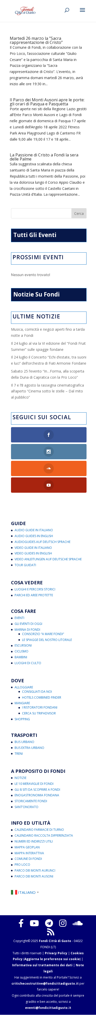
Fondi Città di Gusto (55, 941)
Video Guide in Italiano (33, 548)
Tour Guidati (25, 565)
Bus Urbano (24, 742)
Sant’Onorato (26, 807)
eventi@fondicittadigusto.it (48, 1008)
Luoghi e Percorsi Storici (35, 589)
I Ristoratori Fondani (39, 707)
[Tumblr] (49, 923)
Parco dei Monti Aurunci (35, 870)
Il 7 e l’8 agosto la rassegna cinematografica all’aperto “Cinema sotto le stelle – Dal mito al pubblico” (47, 391)
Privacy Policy (56, 953)
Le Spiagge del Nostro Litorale (47, 640)
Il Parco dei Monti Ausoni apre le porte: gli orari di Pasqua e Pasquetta (47, 102)
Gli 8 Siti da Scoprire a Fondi (37, 789)
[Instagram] (62, 923)
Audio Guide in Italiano (34, 530)
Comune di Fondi (28, 859)
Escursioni (23, 645)
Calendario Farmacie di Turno (39, 829)
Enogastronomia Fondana (37, 795)
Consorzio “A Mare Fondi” (43, 634)
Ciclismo (21, 651)
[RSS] (50, 932)
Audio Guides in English (34, 536)
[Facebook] (21, 923)
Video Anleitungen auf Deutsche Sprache (48, 559)
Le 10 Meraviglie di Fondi (34, 784)
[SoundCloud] (77, 923)
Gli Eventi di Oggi (28, 624)
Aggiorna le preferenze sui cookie (52, 959)
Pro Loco (22, 864)
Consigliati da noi (37, 691)
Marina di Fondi (27, 629)
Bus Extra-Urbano (29, 748)
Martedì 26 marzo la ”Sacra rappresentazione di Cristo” (36, 40)
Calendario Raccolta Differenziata (44, 835)
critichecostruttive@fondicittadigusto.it (45, 983)
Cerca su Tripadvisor (39, 713)
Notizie (20, 778)
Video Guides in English (33, 553)
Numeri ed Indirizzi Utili (34, 841)
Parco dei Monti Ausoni (34, 876)
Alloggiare (24, 687)
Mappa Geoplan (27, 847)
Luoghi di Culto (28, 663)
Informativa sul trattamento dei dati (42, 965)
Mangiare (22, 703)
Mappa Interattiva (29, 853)
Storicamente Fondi (31, 801)
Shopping (22, 719)
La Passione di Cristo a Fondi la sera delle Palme (44, 157)
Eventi (19, 618)
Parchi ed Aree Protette (34, 595)
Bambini (21, 657)
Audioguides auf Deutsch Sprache (42, 542)
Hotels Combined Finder (41, 697)
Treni (19, 753)
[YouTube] (34, 923)
